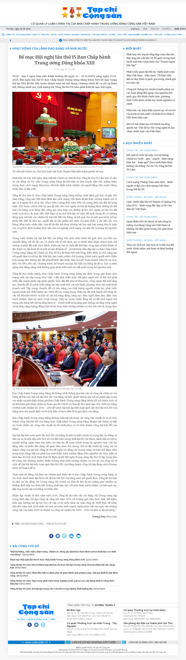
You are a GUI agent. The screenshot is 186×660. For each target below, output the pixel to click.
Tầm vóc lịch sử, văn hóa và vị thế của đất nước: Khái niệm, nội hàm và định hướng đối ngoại (150, 248)
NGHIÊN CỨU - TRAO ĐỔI (151, 34)
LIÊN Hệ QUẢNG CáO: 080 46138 (147, 642)
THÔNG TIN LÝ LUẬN (173, 34)
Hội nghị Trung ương (32, 523)
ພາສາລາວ (135, 28)
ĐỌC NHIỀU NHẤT (139, 143)
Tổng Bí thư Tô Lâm (56, 523)
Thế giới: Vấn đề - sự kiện (103, 34)
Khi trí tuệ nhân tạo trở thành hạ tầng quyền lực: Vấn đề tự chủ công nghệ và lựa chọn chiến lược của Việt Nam (150, 128)
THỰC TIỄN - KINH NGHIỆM (128, 34)
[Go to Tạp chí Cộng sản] (93, 12)
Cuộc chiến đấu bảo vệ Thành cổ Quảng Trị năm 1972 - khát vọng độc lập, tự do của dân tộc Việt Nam (151, 205)
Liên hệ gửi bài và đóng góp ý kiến (94, 642)
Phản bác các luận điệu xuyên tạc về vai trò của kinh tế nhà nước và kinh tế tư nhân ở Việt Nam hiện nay (151, 114)
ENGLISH (155, 28)
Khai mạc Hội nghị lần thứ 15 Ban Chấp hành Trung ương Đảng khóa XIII (47, 559)
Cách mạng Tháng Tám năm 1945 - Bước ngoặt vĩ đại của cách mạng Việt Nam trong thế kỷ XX (149, 186)
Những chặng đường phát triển (36, 619)
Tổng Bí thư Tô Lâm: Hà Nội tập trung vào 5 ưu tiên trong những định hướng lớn (51, 588)
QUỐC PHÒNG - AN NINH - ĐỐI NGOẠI (74, 34)
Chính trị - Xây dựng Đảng (18, 34)
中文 (145, 28)
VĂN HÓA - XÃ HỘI (49, 34)
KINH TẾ (36, 34)
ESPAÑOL (166, 28)
